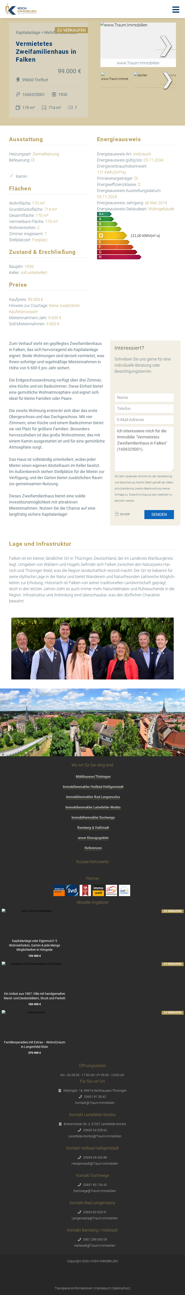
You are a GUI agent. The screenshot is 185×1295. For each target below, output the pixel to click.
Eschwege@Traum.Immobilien (95, 1191)
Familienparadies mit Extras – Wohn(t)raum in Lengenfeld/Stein (34, 1044)
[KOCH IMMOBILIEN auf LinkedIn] (114, 872)
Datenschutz (121, 1288)
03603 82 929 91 (95, 1212)
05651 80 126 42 (95, 1185)
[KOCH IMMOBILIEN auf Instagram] (79, 872)
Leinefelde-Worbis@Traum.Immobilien (94, 1136)
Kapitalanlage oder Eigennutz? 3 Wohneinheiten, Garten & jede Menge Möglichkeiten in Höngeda (34, 945)
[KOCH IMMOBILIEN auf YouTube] (105, 872)
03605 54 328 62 (95, 1130)
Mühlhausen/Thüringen (93, 777)
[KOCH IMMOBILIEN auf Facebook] (71, 872)
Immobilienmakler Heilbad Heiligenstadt (93, 787)
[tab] (114, 80)
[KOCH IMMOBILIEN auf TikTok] (88, 872)
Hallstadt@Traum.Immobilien (94, 1245)
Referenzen (93, 848)
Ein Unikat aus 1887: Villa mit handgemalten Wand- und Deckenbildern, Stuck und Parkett (34, 996)
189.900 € (34, 1004)
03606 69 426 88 (95, 1157)
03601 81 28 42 (95, 1096)
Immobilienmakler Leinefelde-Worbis (93, 807)
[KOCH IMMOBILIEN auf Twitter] (97, 872)
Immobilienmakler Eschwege (93, 817)
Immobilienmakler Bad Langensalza (93, 797)
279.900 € (34, 1053)
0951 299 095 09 (95, 1239)
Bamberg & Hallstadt (93, 828)
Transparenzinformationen (73, 1288)
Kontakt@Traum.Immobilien (95, 1103)
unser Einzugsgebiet (93, 838)
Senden (159, 514)
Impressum (102, 1288)
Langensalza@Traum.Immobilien (95, 1218)
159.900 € (34, 956)
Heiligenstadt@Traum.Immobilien (95, 1163)
